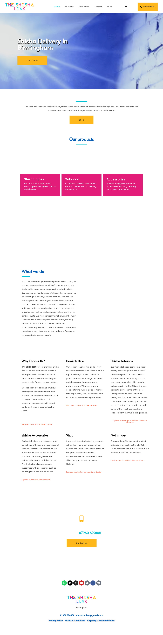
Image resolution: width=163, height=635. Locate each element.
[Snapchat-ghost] (87, 583)
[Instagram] (75, 583)
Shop (109, 6)
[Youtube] (81, 583)
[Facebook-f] (93, 583)
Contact (98, 6)
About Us (69, 6)
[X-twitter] (70, 583)
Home (57, 6)
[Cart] (126, 6)
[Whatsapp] (64, 583)
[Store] (98, 583)
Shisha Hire (84, 6)
